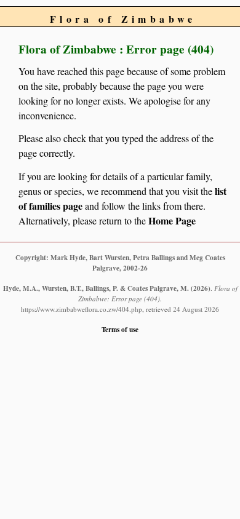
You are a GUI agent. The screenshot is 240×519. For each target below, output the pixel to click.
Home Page (172, 220)
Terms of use (120, 329)
